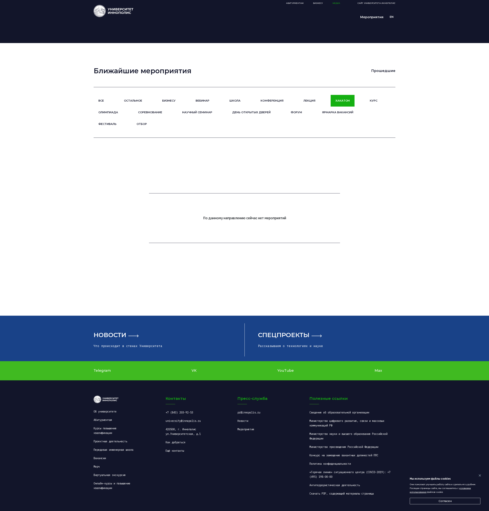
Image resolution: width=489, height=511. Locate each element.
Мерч (97, 466)
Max (378, 370)
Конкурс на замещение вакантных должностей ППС (343, 455)
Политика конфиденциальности (330, 463)
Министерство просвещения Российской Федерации (343, 447)
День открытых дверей (251, 112)
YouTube (285, 370)
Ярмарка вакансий (337, 112)
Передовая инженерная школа (113, 450)
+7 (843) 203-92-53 (179, 412)
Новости (110, 335)
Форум (296, 112)
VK (194, 370)
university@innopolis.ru (183, 421)
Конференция (272, 100)
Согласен (445, 501)
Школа (234, 100)
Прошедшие (383, 71)
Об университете (105, 411)
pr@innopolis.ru (248, 412)
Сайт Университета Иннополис (376, 3)
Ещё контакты (175, 450)
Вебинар (202, 100)
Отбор (142, 124)
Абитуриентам (295, 3)
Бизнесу (169, 100)
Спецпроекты (283, 335)
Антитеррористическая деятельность (334, 485)
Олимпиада (108, 112)
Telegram (102, 370)
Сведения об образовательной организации (339, 412)
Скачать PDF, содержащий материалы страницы (341, 493)
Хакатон (342, 100)
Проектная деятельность (110, 441)
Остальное (133, 100)
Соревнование (150, 112)
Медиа (336, 3)
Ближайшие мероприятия (142, 71)
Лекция (309, 100)
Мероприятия (371, 17)
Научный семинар (197, 112)
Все (101, 100)
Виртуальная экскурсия (110, 475)
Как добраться (175, 442)
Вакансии (100, 458)
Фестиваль (107, 124)
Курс (373, 100)
